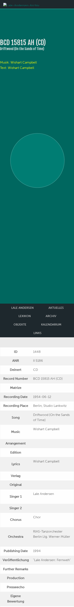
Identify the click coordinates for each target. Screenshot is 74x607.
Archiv (51, 316)
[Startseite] (21, 4)
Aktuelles (56, 308)
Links (38, 333)
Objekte (20, 324)
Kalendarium (51, 324)
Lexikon (24, 316)
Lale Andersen (22, 308)
